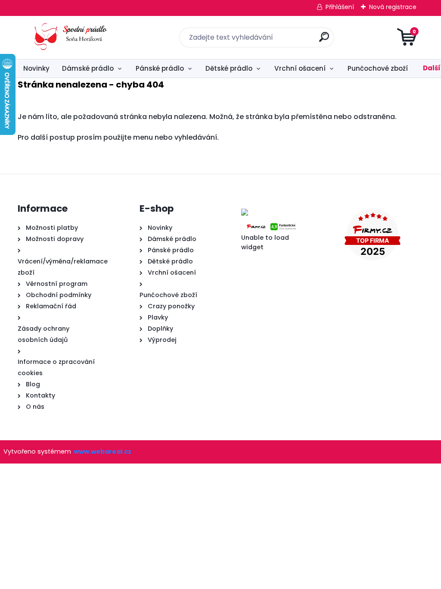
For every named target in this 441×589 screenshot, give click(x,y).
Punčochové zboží (378, 68)
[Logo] (70, 37)
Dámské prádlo (88, 68)
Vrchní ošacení (300, 68)
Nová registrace (392, 7)
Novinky (36, 68)
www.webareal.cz (102, 451)
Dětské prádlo (228, 68)
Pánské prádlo (160, 68)
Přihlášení (340, 7)
